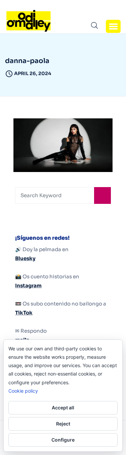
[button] (113, 26)
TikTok (24, 312)
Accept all (63, 407)
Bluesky (25, 258)
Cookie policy (23, 391)
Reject (63, 423)
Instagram (28, 285)
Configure (63, 440)
